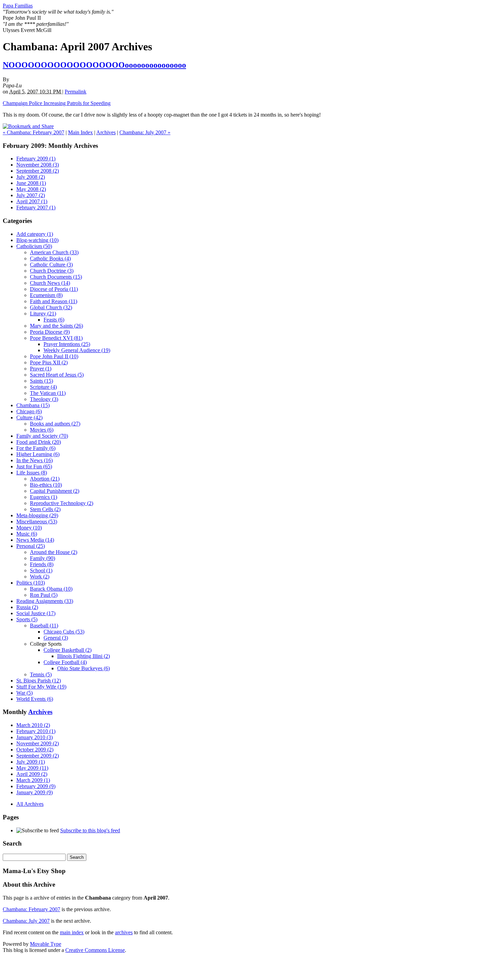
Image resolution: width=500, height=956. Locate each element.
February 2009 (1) (35, 158)
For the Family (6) (35, 448)
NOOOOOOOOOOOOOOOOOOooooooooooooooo (94, 64)
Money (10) (29, 528)
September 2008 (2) (37, 171)
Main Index (80, 132)
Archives (106, 132)
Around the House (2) (53, 552)
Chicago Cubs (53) (64, 632)
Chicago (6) (29, 411)
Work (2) (39, 576)
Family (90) (42, 558)
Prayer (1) (40, 368)
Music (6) (26, 534)
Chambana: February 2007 (31, 909)
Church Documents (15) (56, 277)
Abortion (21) (45, 479)
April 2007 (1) (31, 201)
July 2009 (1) (30, 762)
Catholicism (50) (34, 246)
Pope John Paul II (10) (54, 356)
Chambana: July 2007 (26, 921)
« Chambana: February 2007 (33, 132)
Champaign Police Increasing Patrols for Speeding (57, 103)
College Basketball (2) (67, 650)
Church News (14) (50, 283)
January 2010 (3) (34, 737)
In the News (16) (34, 460)
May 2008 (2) (31, 189)
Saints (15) (41, 381)
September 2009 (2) (37, 756)
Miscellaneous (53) (36, 521)
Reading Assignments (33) (44, 601)
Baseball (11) (44, 625)
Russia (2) (27, 607)
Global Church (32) (51, 307)
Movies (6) (41, 430)
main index (72, 932)
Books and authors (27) (55, 424)
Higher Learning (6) (38, 454)
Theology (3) (44, 399)
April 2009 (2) (31, 774)
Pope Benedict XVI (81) (56, 338)
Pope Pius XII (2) (49, 362)
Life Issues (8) (31, 472)
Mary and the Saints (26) (56, 326)
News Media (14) (35, 540)
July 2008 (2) (30, 177)
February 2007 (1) (35, 207)
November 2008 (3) (37, 165)
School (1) (41, 570)
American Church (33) (54, 252)
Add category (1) (34, 234)
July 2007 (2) (30, 195)
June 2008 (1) (31, 183)
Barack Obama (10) (51, 589)
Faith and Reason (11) (53, 301)
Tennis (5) (41, 674)
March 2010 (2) (33, 725)
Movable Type (45, 944)
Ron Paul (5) (43, 595)
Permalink (75, 91)
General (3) (56, 638)
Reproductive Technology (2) (61, 503)
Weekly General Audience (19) (77, 350)
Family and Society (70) (42, 436)
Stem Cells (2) (45, 509)
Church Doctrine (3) (51, 271)
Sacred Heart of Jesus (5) (57, 375)
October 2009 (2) (34, 749)
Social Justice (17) (35, 613)
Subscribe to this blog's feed (90, 830)
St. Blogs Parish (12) (38, 680)
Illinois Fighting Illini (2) (83, 656)
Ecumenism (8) (46, 295)
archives (124, 932)
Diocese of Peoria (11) (54, 289)
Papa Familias (18, 5)
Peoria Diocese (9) (50, 332)
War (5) (24, 693)
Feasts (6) (54, 320)
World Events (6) (34, 699)
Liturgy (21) (43, 313)
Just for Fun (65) (34, 466)
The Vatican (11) (48, 393)
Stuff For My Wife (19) (41, 687)
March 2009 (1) (33, 780)
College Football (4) (65, 662)
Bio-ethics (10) (46, 485)
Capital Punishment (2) (54, 491)
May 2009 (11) (32, 768)
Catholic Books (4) (50, 258)
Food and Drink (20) (38, 442)
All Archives (30, 804)
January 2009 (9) (34, 792)
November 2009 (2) (37, 743)
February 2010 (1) (35, 731)
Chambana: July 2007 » (144, 132)
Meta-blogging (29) (37, 515)
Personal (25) (30, 546)
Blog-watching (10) (37, 240)
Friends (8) (41, 564)
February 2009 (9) (35, 786)
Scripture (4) (43, 387)
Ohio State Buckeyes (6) (83, 668)
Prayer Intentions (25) (67, 344)
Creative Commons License (95, 950)
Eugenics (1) (43, 497)
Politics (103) (30, 583)
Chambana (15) (33, 405)
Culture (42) (29, 417)
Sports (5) (26, 619)
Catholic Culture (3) (51, 264)
